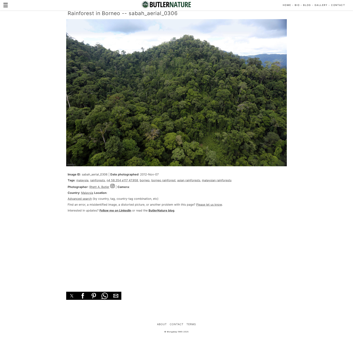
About (162, 324)
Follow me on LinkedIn (115, 210)
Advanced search (80, 198)
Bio (297, 5)
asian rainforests (188, 180)
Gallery (321, 5)
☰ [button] (5, 5)
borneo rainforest (163, 180)
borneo (145, 180)
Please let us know (209, 204)
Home (287, 5)
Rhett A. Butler (99, 187)
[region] (176, 248)
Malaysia (87, 193)
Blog (307, 5)
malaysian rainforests (216, 180)
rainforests (97, 180)
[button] (71, 296)
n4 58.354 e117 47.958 (122, 180)
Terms (191, 324)
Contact (338, 5)
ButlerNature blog (161, 210)
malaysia (82, 180)
